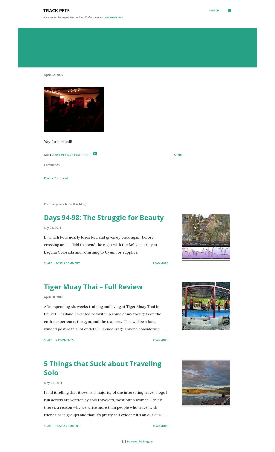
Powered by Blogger (139, 441)
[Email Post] (95, 155)
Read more (160, 263)
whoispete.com (114, 17)
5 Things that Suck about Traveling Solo (102, 368)
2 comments (65, 340)
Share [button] (178, 155)
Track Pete (56, 10)
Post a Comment (56, 178)
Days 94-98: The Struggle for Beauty (104, 217)
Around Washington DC (71, 155)
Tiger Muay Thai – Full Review (93, 286)
